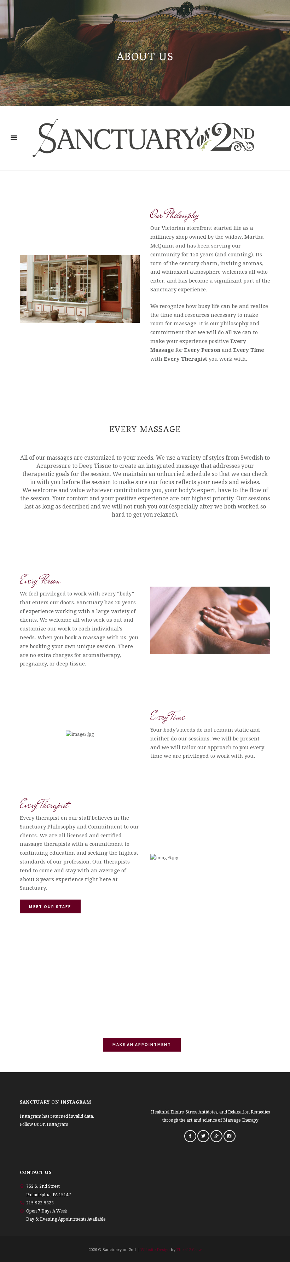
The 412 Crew (189, 1250)
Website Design (155, 1250)
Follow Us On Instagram (44, 1124)
